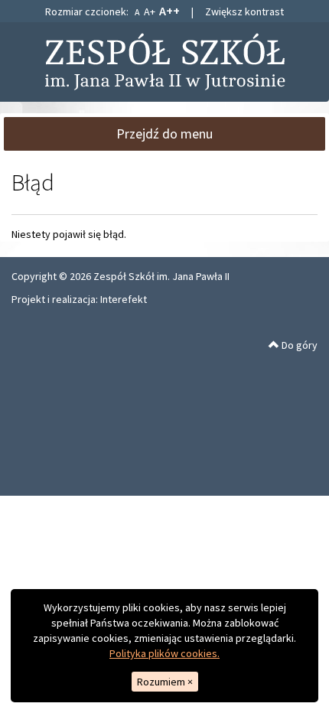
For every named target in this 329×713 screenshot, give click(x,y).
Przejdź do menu (164, 133)
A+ (149, 11)
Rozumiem (165, 682)
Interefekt (123, 299)
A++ (169, 10)
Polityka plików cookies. (164, 653)
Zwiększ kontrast (244, 11)
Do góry (298, 345)
